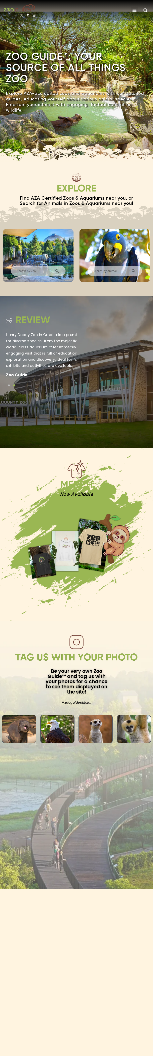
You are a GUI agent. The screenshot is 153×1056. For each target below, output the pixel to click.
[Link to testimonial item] (9, 385)
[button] (134, 10)
